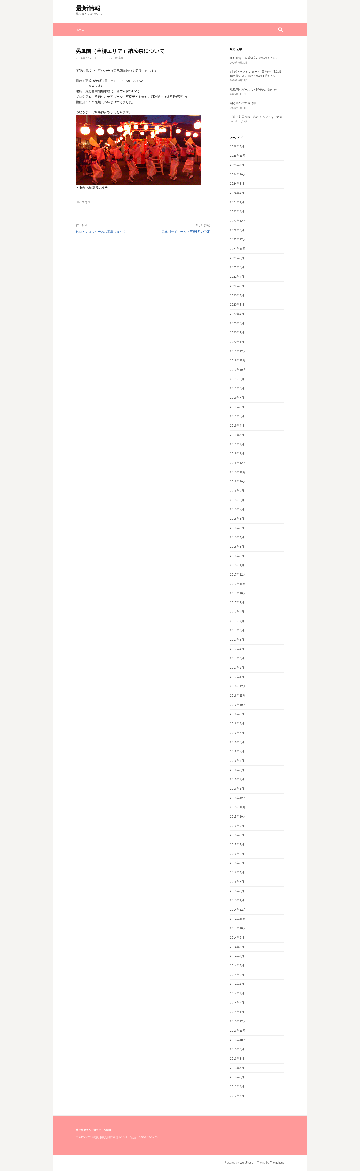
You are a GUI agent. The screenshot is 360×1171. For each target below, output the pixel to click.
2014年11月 (237, 919)
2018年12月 (238, 462)
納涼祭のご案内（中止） (246, 103)
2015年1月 (237, 900)
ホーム (80, 29)
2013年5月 (237, 1077)
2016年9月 (237, 714)
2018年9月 (237, 490)
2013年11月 (237, 1030)
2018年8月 (237, 500)
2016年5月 (237, 751)
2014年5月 (237, 974)
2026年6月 (237, 146)
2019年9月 (237, 379)
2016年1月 (237, 788)
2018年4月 (237, 537)
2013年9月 (237, 1049)
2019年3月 (237, 435)
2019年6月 (237, 407)
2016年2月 (237, 779)
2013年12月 (238, 1021)
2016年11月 (237, 695)
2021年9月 (237, 258)
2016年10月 (238, 705)
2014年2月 (237, 1002)
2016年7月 (237, 732)
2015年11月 (237, 807)
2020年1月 (237, 341)
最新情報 (88, 8)
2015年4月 (237, 872)
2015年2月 (237, 891)
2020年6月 (237, 295)
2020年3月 (237, 323)
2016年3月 (237, 770)
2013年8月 (237, 1058)
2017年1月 (237, 677)
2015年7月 (237, 844)
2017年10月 (238, 593)
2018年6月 (237, 518)
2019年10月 (238, 369)
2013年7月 (237, 1068)
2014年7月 (237, 956)
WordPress (246, 1162)
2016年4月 (237, 760)
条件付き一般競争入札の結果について (255, 58)
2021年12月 (238, 239)
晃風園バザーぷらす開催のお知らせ (253, 89)
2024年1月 (237, 202)
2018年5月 (237, 528)
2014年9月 (237, 937)
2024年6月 (237, 183)
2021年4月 (237, 276)
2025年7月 (237, 165)
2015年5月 (237, 863)
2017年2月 (237, 667)
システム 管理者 (112, 58)
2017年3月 (237, 658)
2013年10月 (238, 1040)
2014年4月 (237, 984)
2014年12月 (238, 909)
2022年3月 (237, 230)
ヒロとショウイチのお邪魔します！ (101, 231)
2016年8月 (237, 723)
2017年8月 (237, 611)
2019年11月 (237, 360)
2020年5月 (237, 304)
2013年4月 (237, 1086)
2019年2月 (237, 444)
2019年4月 (237, 425)
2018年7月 (237, 509)
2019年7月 (237, 397)
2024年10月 (238, 174)
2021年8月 (237, 267)
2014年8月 (237, 947)
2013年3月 (237, 1095)
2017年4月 (237, 649)
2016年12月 (238, 686)
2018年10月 (238, 481)
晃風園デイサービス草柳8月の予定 (185, 231)
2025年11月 (237, 155)
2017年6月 (237, 630)
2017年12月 (238, 574)
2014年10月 (238, 928)
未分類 (86, 202)
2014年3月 (237, 993)
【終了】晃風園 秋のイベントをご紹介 (256, 117)
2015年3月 (237, 881)
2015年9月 (237, 826)
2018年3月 (237, 546)
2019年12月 (238, 351)
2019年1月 (237, 453)
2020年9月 (237, 286)
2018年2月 (237, 556)
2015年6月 (237, 853)
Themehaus (277, 1162)
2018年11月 (237, 472)
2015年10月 (238, 816)
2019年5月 (237, 416)
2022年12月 (238, 220)
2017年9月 (237, 602)
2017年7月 (237, 621)
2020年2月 (237, 332)
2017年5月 (237, 639)
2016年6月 (237, 742)
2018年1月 (237, 565)
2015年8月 (237, 835)
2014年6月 (237, 965)
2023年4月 (237, 211)
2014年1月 (237, 1012)
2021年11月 (237, 248)
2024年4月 (237, 193)
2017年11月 (237, 584)
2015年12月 (238, 798)
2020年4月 (237, 314)
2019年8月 (237, 388)
